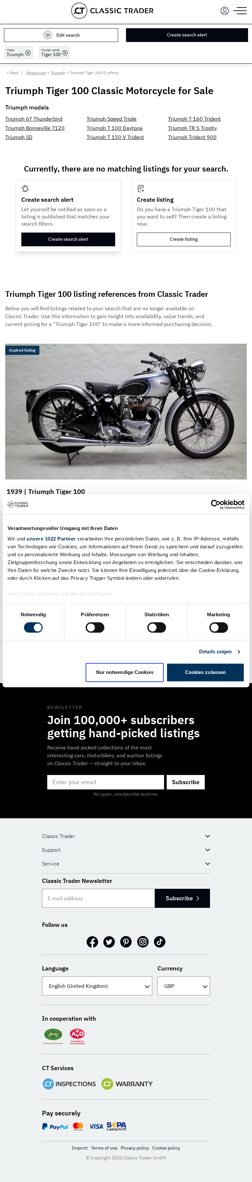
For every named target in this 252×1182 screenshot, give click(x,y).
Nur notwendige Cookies (125, 672)
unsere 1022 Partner (51, 538)
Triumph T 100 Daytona (115, 128)
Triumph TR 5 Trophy (192, 128)
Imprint (80, 1148)
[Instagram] (143, 942)
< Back (12, 72)
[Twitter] (109, 942)
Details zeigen (215, 651)
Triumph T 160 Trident (194, 118)
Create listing (184, 239)
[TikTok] (159, 942)
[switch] (95, 627)
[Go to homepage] (112, 11)
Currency (170, 968)
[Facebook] (92, 942)
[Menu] (225, 11)
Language (55, 968)
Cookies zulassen (205, 672)
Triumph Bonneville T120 (35, 128)
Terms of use (104, 1148)
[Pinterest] (126, 942)
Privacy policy (135, 1148)
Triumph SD (18, 137)
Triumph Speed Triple (111, 118)
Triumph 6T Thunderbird (33, 118)
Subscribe (186, 782)
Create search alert (187, 35)
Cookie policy (166, 1148)
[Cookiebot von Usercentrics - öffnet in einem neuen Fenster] (215, 504)
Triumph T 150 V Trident (115, 137)
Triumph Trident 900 (192, 137)
